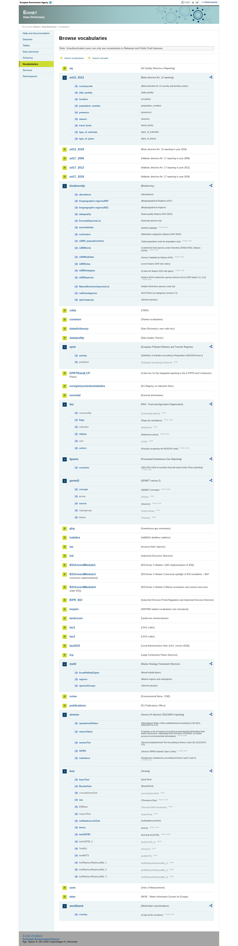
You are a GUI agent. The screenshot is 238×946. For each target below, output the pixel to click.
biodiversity (77, 185)
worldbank (76, 905)
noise (73, 696)
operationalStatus (88, 723)
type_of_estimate (88, 132)
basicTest (84, 779)
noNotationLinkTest (89, 821)
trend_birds (85, 125)
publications (78, 705)
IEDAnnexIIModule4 (83, 587)
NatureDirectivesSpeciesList (94, 286)
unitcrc (83, 448)
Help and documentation (36, 33)
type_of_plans (86, 138)
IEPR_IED (76, 599)
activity (83, 355)
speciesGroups (87, 685)
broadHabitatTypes (89, 672)
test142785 (84, 834)
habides (75, 537)
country (83, 914)
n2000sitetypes (87, 270)
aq (71, 68)
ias (71, 546)
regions (83, 679)
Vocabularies (30, 64)
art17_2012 (77, 167)
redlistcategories (88, 293)
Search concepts (100, 58)
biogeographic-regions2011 (93, 207)
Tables (26, 45)
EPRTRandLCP (80, 373)
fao (72, 404)
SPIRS (82, 751)
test (72, 771)
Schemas (28, 57)
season (83, 119)
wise (72, 896)
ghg (72, 528)
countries (84, 467)
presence (84, 112)
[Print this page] (193, 2)
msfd (73, 663)
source (82, 503)
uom (72, 887)
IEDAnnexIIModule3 (83, 574)
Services (27, 70)
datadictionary (79, 328)
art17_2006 (77, 158)
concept (83, 489)
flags (81, 420)
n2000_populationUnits (91, 241)
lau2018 (75, 645)
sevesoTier (85, 742)
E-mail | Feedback (33, 935)
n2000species (86, 277)
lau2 (72, 636)
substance (84, 758)
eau (81, 800)
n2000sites (84, 264)
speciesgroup (86, 299)
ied (72, 555)
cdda (73, 310)
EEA (37, 2)
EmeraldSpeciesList (90, 220)
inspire (74, 609)
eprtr (73, 346)
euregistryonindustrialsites (87, 386)
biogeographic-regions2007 (94, 201)
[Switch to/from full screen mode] (198, 2)
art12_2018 (77, 149)
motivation (85, 234)
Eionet (37, 27)
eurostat (75, 395)
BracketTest (85, 786)
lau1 (72, 627)
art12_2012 (77, 77)
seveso (74, 714)
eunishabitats (86, 227)
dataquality (85, 214)
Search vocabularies (74, 58)
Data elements (31, 51)
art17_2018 (77, 176)
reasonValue (85, 731)
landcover (76, 618)
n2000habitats (86, 257)
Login (187, 2)
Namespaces (30, 76)
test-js (82, 827)
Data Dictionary (49, 27)
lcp (72, 654)
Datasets (27, 39)
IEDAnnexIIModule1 (83, 565)
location (83, 99)
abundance (85, 194)
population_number (89, 106)
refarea (82, 434)
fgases (74, 459)
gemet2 (74, 480)
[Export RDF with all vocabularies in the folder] (210, 78)
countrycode (86, 86)
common (75, 319)
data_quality (85, 92)
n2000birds (85, 248)
